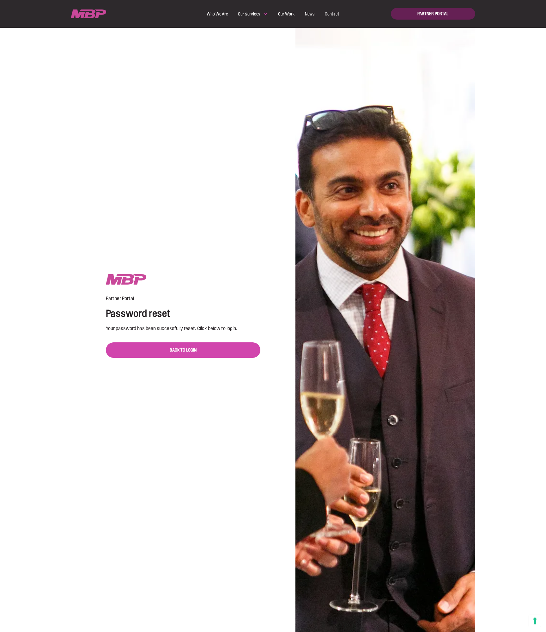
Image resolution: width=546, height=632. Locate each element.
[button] (253, 14)
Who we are (217, 14)
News (310, 14)
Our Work (286, 14)
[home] (113, 14)
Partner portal (432, 13)
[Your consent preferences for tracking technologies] (535, 621)
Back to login (183, 350)
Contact (332, 14)
